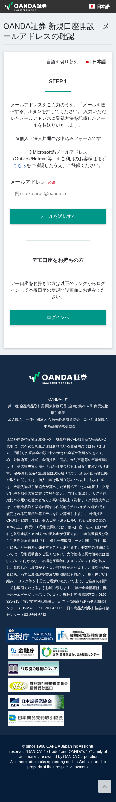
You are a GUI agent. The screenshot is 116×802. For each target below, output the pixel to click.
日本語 (103, 6)
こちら (19, 165)
